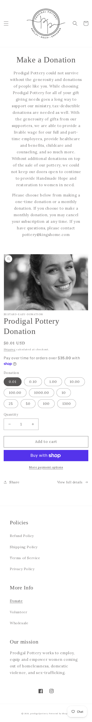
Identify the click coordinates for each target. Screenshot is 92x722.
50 (28, 403)
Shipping (9, 349)
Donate (16, 601)
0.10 (33, 382)
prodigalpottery (39, 713)
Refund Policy (22, 536)
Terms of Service (25, 558)
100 (46, 403)
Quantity (11, 414)
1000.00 (41, 392)
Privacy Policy (22, 569)
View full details (69, 482)
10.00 (75, 382)
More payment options (46, 467)
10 (64, 392)
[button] (6, 23)
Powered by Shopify (59, 713)
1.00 (53, 382)
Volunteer (18, 612)
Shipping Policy (24, 547)
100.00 (15, 392)
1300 (66, 403)
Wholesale (19, 623)
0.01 (12, 382)
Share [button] (14, 482)
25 (11, 403)
